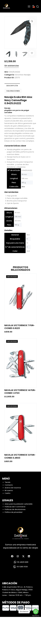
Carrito (7, 493)
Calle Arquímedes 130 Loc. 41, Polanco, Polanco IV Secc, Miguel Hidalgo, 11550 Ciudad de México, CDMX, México (17, 590)
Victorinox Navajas (23, 74)
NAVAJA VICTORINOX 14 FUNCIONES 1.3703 (20, 392)
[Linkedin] (28, 556)
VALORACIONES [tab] (13, 91)
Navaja (7, 108)
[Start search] (37, 6)
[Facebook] (12, 556)
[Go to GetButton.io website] (35, 615)
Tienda (7, 482)
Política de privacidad (13, 512)
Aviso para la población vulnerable (18, 504)
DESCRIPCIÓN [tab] (12, 86)
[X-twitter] (23, 556)
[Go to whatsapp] (35, 611)
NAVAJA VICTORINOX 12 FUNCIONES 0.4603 (20, 456)
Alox (23, 186)
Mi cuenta (9, 490)
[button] (31, 21)
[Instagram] (17, 556)
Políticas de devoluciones (15, 509)
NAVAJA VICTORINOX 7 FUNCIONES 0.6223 (19, 327)
